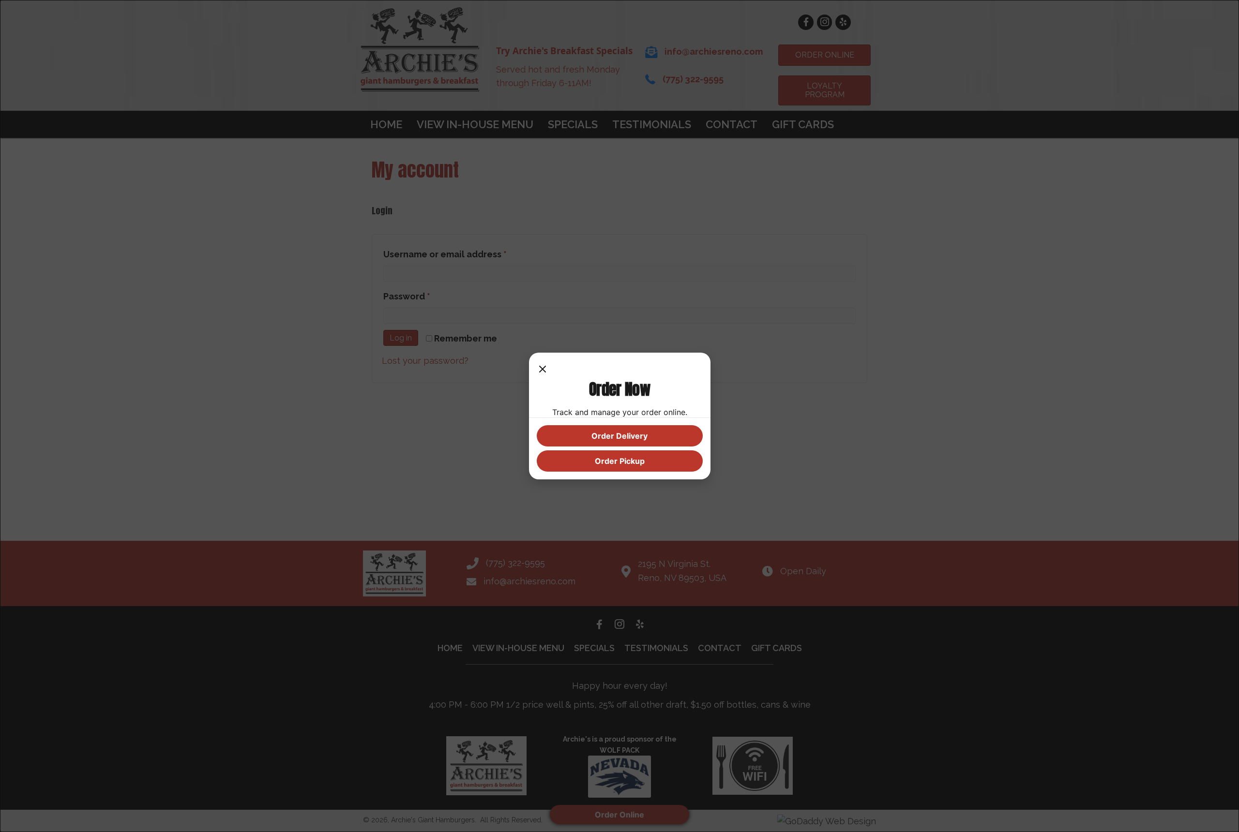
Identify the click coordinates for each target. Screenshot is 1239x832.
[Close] (542, 370)
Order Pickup (620, 461)
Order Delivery (619, 436)
